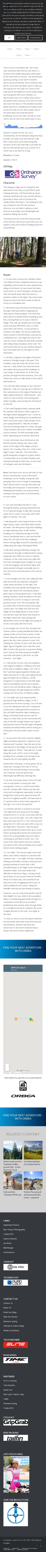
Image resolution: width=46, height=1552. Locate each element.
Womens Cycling (10, 1321)
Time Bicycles (9, 1385)
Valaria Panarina (10, 1238)
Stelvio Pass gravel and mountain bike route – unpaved (32, 1195)
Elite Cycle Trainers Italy (13, 1394)
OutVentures (8, 1252)
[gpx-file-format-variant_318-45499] (23, 1086)
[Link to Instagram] (41, 1546)
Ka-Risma (7, 1243)
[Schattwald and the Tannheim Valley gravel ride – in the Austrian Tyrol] (12, 1150)
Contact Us (8, 1303)
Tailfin (5, 1399)
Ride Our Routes (10, 1316)
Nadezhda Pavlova (11, 1225)
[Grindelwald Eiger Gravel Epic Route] (33, 1150)
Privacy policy (35, 38)
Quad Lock (7, 1390)
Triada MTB (8, 1234)
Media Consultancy (11, 1330)
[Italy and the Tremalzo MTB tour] (12, 1180)
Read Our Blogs (10, 1312)
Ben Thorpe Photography (14, 1229)
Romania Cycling (10, 1403)
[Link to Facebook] (37, 1546)
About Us (7, 1307)
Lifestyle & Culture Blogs (13, 1326)
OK (9, 38)
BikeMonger (8, 1248)
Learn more (21, 38)
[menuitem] (10, 49)
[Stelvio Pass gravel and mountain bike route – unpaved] (33, 1180)
